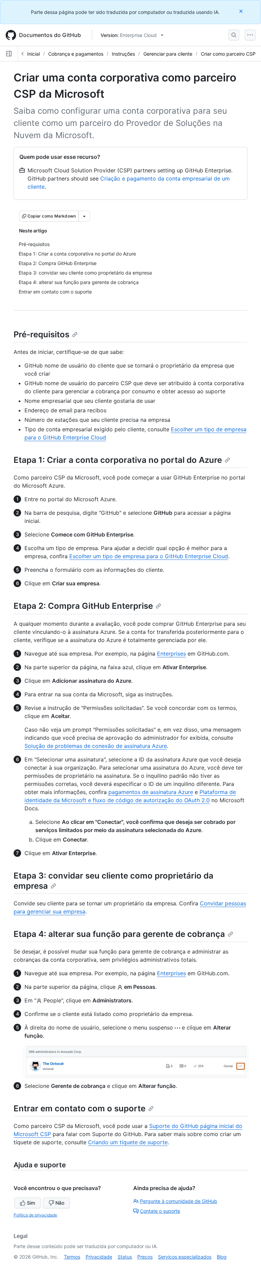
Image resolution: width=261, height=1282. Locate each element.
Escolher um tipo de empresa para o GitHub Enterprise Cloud (148, 556)
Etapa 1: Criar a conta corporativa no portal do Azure (118, 460)
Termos (72, 1257)
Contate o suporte (160, 1211)
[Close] (241, 11)
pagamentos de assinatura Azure (150, 792)
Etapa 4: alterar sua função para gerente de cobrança (119, 934)
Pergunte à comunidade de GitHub (178, 1201)
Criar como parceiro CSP (228, 54)
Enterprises (171, 653)
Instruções (123, 54)
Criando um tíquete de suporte (128, 1142)
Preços (145, 1257)
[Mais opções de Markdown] (84, 216)
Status (125, 1257)
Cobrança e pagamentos (75, 54)
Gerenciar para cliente (167, 54)
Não (59, 1203)
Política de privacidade (35, 1215)
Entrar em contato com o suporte (79, 1108)
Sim (31, 1203)
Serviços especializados (184, 1257)
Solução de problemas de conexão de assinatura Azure (95, 745)
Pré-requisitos (41, 334)
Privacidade (99, 1257)
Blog (222, 1257)
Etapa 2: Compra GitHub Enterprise (83, 606)
